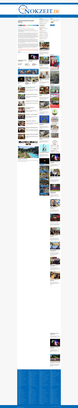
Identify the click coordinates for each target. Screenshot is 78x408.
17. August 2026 (19, 386)
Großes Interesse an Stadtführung (21, 401)
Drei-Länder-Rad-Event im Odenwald (21, 392)
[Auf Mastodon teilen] (32, 25)
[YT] (55, 17)
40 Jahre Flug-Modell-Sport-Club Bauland (32, 379)
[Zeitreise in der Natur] (35, 72)
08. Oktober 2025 (41, 397)
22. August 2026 (19, 372)
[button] (0, 405)
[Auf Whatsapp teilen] (30, 25)
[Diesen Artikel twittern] (21, 25)
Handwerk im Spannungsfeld (42, 373)
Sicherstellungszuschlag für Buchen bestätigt (43, 379)
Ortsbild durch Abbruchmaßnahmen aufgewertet (34, 64)
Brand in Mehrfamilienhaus (20, 373)
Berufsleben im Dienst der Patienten (31, 94)
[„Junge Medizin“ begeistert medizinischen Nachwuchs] (29, 72)
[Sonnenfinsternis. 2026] (21, 79)
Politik (40, 370)
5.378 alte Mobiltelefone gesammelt (43, 193)
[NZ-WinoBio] (54, 115)
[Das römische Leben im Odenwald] (33, 142)
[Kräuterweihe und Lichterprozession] (25, 142)
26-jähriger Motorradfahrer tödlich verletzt (22, 60)
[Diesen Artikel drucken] (28, 25)
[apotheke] (54, 139)
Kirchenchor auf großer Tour (31, 401)
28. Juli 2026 (30, 386)
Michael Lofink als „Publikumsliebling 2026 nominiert (33, 373)
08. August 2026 (52, 397)
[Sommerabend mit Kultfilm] (31, 142)
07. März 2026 (41, 125)
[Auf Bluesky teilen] (36, 25)
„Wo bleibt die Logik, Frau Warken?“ (43, 109)
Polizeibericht (19, 370)
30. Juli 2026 (19, 391)
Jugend (51, 370)
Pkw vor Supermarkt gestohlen (21, 376)
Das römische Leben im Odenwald (53, 236)
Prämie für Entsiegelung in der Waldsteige (28, 83)
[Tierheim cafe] (54, 152)
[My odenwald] (54, 107)
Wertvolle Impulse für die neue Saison (32, 382)
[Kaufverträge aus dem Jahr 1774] (23, 142)
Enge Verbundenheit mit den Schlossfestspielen (54, 250)
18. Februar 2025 (41, 402)
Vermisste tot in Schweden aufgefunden (21, 379)
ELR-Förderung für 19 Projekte (42, 382)
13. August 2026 (42, 164)
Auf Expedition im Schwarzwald (20, 64)
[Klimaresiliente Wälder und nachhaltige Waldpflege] (44, 184)
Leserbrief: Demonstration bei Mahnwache (44, 124)
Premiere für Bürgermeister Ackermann (43, 385)
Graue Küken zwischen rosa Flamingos (21, 395)
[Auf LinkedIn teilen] (23, 25)
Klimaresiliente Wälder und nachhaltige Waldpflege (43, 186)
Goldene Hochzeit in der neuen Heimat (44, 79)
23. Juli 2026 (27, 128)
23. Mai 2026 (41, 391)
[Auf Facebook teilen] (19, 25)
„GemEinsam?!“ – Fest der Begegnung (31, 114)
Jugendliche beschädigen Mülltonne (43, 32)
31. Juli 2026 (27, 109)
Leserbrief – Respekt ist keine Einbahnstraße (43, 398)
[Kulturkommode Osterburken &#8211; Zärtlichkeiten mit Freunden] (54, 70)
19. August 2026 (52, 375)
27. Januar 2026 (41, 139)
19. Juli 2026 (30, 402)
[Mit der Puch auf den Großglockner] (28, 142)
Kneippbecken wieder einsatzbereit (21, 398)
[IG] (56, 17)
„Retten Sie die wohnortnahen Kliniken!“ (44, 138)
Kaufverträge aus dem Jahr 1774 (42, 38)
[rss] (57, 17)
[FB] (53, 17)
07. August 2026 (52, 251)
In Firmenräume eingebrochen (21, 382)
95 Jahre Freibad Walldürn (22, 158)
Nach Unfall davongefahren (20, 385)
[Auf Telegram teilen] (34, 25)
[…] (31, 117)
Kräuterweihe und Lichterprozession (53, 192)
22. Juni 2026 (19, 402)
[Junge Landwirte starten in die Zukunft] (23, 72)
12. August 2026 (41, 96)
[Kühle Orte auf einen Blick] (35, 79)
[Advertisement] (54, 44)
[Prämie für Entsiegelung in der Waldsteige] (28, 79)
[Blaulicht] (55, 310)
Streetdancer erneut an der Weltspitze (43, 35)
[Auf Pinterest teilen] (24, 25)
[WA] (60, 17)
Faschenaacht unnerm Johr (52, 379)
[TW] (54, 17)
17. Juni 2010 (20, 23)
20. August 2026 (41, 36)
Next (18, 71)
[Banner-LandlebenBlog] (54, 92)
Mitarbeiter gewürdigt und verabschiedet (30, 108)
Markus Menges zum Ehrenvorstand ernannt (33, 385)
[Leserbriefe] (44, 90)
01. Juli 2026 (19, 397)
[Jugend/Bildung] (55, 358)
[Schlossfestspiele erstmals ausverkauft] (34, 57)
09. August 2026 (52, 222)
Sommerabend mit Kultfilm (54, 221)
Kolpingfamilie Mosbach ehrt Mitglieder (32, 134)
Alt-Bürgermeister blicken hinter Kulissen (54, 265)
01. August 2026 (52, 281)
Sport (29, 370)
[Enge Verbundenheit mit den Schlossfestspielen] (36, 142)
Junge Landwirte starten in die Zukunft (53, 382)
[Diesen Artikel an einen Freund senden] (26, 25)
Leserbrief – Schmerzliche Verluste (43, 95)
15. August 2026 (52, 394)
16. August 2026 (30, 375)
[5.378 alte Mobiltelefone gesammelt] (44, 192)
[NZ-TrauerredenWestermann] (54, 83)
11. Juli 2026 (19, 394)
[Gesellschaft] (21, 90)
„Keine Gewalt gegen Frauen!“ (30, 87)
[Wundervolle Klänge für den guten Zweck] (29, 144)
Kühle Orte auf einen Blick (34, 83)
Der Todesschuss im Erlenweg (44, 152)
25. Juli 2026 (30, 397)
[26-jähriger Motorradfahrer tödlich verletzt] (23, 57)
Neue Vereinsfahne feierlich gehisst (32, 376)
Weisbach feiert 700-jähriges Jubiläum (32, 127)
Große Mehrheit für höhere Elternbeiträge (43, 376)
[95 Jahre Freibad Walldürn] (28, 152)
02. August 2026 (42, 194)
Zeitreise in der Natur (52, 385)
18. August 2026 (19, 383)
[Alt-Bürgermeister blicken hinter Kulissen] (27, 144)
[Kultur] (55, 157)
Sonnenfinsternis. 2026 (21, 83)
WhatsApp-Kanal (25, 50)
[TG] (59, 17)
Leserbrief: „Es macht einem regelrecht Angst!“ (43, 401)
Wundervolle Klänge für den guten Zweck (54, 280)
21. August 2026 (27, 88)
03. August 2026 (20, 159)
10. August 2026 (41, 66)
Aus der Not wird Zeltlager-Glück (53, 376)
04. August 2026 (42, 179)
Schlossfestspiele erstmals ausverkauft (33, 60)
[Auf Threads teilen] (38, 25)
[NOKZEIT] (39, 14)
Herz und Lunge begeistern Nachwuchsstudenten (27, 64)
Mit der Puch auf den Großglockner (53, 207)
